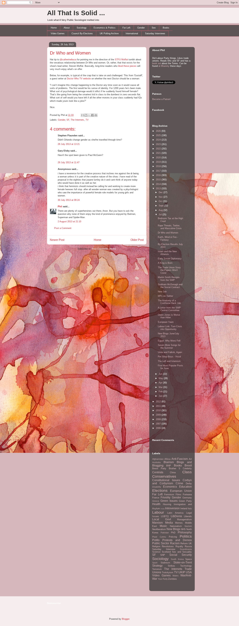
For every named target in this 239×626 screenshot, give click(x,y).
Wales (175, 575)
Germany (187, 497)
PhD (173, 532)
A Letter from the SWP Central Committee (169, 309)
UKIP (181, 572)
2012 (158, 401)
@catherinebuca (68, 59)
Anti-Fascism (179, 458)
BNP (168, 465)
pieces (133, 66)
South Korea (177, 559)
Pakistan (165, 532)
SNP (162, 555)
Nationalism (176, 526)
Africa (167, 459)
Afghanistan (158, 459)
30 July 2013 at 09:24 (69, 200)
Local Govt (161, 519)
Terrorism (157, 569)
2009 (158, 414)
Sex (154, 27)
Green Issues (169, 500)
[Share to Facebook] (92, 115)
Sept (161, 205)
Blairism (169, 462)
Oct (161, 201)
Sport (154, 563)
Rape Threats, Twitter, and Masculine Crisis (170, 227)
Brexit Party (159, 468)
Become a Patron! (161, 99)
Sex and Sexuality (182, 552)
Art (190, 459)
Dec (161, 192)
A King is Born (165, 263)
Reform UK (186, 543)
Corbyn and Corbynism (172, 482)
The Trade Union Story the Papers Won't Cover (169, 270)
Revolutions (168, 546)
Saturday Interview (163, 549)
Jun (161, 374)
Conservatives (164, 476)
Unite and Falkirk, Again (170, 352)
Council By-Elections (82, 33)
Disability (156, 487)
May (161, 378)
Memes (179, 522)
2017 (158, 171)
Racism (175, 543)
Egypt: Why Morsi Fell (169, 340)
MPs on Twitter (165, 296)
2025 (158, 135)
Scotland (166, 552)
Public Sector (160, 543)
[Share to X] (89, 115)
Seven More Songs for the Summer (169, 346)
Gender (141, 27)
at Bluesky (164, 66)
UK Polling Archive (109, 33)
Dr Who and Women (70, 53)
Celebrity (187, 468)
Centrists (157, 472)
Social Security (180, 554)
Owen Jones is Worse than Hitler (169, 316)
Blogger (125, 619)
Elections (160, 490)
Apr (161, 382)
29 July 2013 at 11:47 (68, 162)
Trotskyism (167, 572)
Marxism (157, 522)
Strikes (171, 565)
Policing (173, 536)
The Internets (77, 119)
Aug (161, 210)
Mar (161, 387)
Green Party (185, 501)
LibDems (176, 516)
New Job (162, 291)
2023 (158, 144)
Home (54, 27)
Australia (156, 462)
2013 (158, 188)
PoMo (156, 540)
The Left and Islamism (169, 361)
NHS (183, 529)
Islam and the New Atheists (167, 253)
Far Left (126, 27)
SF (67, 119)
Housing (167, 504)
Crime (179, 483)
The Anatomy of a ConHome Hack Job (169, 302)
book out (156, 63)
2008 (158, 419)
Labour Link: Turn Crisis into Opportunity (170, 327)
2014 (158, 184)
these (126, 66)
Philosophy (185, 532)
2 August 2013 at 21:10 (69, 221)
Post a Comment (62, 228)
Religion (156, 546)
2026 (158, 131)
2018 (158, 166)
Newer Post (57, 239)
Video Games (58, 33)
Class (187, 472)
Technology (186, 565)
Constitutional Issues (166, 480)
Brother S (174, 468)
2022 (158, 148)
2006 (158, 428)
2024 (158, 139)
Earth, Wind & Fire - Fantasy (168, 238)
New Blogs (173, 529)
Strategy (157, 565)
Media (169, 522)
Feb (161, 391)
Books (166, 27)
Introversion (172, 508)
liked (120, 66)
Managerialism (184, 519)
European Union (181, 490)
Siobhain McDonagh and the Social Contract (170, 286)
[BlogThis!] (86, 115)
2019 (158, 162)
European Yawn (166, 322)
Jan (161, 396)
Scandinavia (186, 549)
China (173, 472)
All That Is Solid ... (76, 13)
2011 (158, 406)
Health (156, 504)
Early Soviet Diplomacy (170, 258)
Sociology (82, 27)
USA (189, 572)
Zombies (172, 579)
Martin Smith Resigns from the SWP (169, 278)
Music (163, 525)
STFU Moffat (121, 59)
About (67, 27)
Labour (158, 512)
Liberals (188, 516)
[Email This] (82, 115)
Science (156, 552)
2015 (158, 179)
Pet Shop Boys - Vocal (169, 356)
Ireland (183, 508)
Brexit (188, 465)
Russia (188, 546)
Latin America (175, 513)
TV (87, 119)
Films (178, 494)
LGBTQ (165, 516)
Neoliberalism (159, 529)
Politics (186, 536)
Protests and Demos (177, 540)
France (155, 497)
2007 (158, 423)
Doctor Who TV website (79, 78)
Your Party (163, 579)
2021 (158, 153)
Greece (155, 501)
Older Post (137, 239)
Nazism (188, 526)
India (163, 509)
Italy (190, 508)
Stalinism (165, 562)
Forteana (187, 494)
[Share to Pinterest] (96, 115)
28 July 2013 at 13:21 (69, 144)
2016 (158, 175)
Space (188, 559)
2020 (158, 157)
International (132, 33)
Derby (189, 483)
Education (185, 486)
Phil (60, 206)
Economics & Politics (104, 27)
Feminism (169, 494)
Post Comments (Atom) (104, 248)
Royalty (179, 546)
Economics (170, 486)
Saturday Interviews (155, 33)
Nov (161, 197)
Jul (160, 214)
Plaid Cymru (159, 537)
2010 (158, 410)
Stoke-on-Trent (182, 562)
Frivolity (165, 497)
